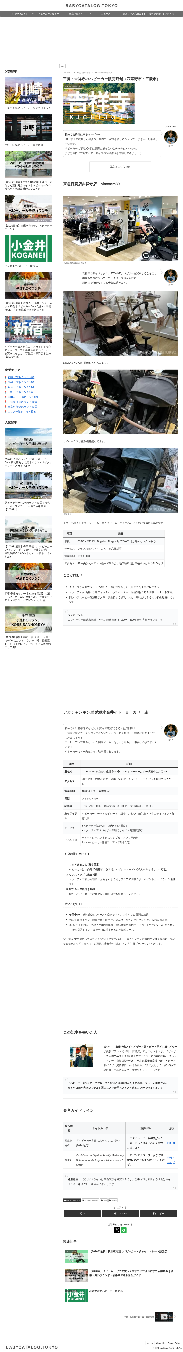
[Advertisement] (91, 40)
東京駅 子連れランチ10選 (22, 406)
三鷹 (105, 1200)
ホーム (150, 1343)
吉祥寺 (114, 1200)
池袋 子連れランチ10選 (21, 382)
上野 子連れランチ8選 (20, 392)
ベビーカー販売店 (73, 1200)
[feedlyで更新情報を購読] (124, 1230)
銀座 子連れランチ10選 (21, 387)
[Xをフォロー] (117, 1230)
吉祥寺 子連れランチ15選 (22, 401)
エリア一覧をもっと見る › (23, 411)
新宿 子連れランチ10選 (21, 377)
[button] (158, 1213)
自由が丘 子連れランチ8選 (23, 397)
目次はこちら (117, 166)
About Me (160, 1343)
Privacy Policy (174, 1343)
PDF (169, 1143)
